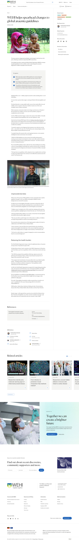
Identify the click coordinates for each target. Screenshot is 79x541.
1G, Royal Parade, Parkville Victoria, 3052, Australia (62, 484)
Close (70, 539)
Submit (41, 470)
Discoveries (60, 19)
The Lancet (19, 277)
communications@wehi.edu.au (62, 34)
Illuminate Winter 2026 (61, 470)
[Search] (52, 2)
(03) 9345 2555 (60, 486)
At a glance (60, 49)
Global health (64, 15)
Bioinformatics (68, 17)
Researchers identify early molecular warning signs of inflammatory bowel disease (17, 382)
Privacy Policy (35, 539)
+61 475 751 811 (60, 33)
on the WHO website (30, 274)
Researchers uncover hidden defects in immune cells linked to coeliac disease (61, 382)
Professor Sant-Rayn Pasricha (37, 120)
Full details (34, 318)
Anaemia (59, 15)
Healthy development (61, 17)
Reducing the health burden (63, 54)
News (8, 12)
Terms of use (41, 539)
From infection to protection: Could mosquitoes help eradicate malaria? (38, 382)
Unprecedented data (62, 51)
